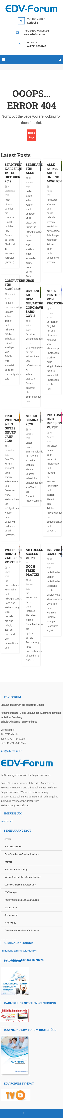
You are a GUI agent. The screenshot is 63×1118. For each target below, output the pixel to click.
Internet (8, 862)
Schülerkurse (11, 907)
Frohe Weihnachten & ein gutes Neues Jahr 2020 (10, 428)
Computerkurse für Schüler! (10, 285)
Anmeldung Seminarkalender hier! (19, 950)
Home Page (31, 135)
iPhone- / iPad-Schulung (16, 869)
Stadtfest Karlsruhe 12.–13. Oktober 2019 (10, 173)
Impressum (7, 821)
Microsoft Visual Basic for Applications (23, 877)
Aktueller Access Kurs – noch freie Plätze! (31, 562)
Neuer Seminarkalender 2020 (31, 420)
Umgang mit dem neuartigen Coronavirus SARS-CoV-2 (31, 303)
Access (8, 839)
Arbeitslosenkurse (13, 846)
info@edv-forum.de (11, 751)
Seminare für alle (31, 169)
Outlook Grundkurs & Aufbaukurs (20, 885)
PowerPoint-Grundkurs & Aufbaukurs (22, 900)
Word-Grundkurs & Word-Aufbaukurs (22, 930)
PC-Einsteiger (11, 892)
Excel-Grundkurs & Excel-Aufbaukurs (21, 854)
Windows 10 (10, 923)
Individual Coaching (52, 552)
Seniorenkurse (11, 915)
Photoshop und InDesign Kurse (52, 421)
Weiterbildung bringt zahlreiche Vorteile (10, 556)
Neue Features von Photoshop (52, 297)
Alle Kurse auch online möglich (52, 173)
